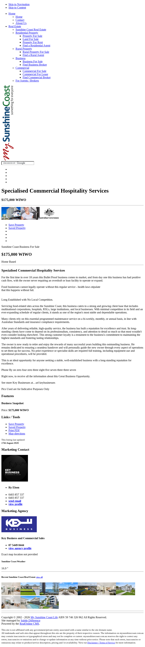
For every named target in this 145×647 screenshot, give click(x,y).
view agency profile (19, 548)
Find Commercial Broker (37, 77)
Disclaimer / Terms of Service (101, 642)
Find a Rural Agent (33, 55)
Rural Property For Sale (36, 51)
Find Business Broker (35, 64)
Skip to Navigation (19, 4)
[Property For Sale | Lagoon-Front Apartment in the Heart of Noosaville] (11, 607)
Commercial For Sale (34, 71)
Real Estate (14, 26)
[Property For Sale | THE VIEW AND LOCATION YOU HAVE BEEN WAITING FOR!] (49, 594)
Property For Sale (32, 35)
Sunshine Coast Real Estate (31, 29)
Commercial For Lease (35, 74)
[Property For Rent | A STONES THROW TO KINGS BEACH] (49, 607)
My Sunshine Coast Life (44, 617)
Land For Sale (31, 39)
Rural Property (24, 48)
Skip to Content (17, 7)
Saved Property (17, 228)
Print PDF (14, 430)
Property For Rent (33, 42)
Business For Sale (33, 61)
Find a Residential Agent (36, 45)
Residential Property (27, 32)
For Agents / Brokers (27, 80)
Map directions (16, 433)
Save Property (16, 224)
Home (11, 13)
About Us (21, 23)
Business (20, 58)
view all (39, 577)
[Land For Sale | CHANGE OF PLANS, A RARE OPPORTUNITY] (87, 594)
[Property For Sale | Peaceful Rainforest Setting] (106, 594)
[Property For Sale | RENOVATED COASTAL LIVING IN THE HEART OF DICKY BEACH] (125, 594)
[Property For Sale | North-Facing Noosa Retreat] (11, 594)
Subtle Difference (30, 620)
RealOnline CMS (29, 623)
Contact (20, 19)
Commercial (22, 67)
